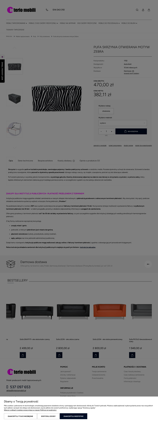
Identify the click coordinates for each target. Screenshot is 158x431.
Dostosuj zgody (48, 416)
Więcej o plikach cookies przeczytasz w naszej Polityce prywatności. (30, 410)
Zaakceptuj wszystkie (73, 416)
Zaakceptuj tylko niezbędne (20, 416)
